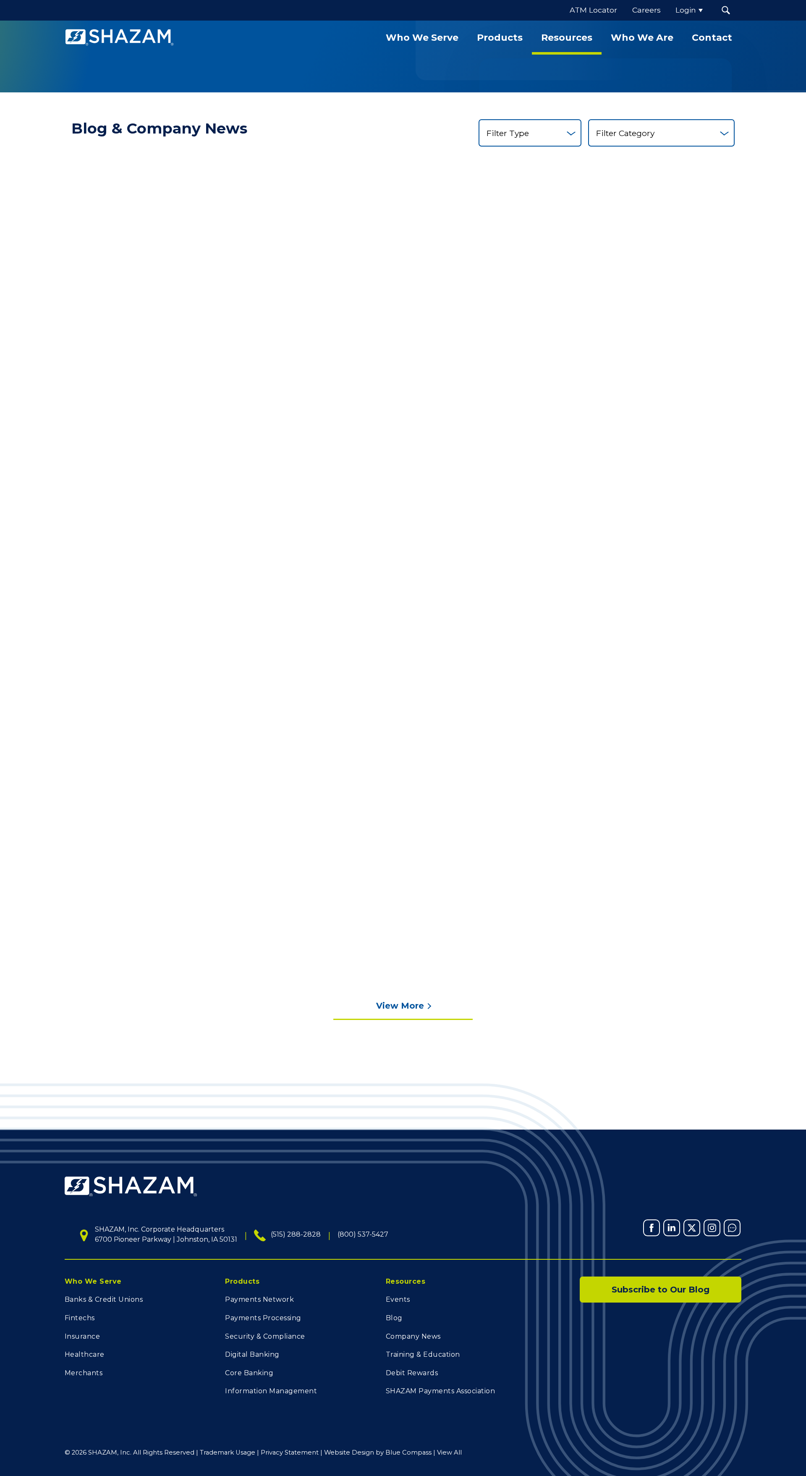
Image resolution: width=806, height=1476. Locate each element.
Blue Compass (408, 1452)
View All (449, 1452)
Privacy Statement (290, 1452)
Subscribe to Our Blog (660, 1290)
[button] (725, 10)
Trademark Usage (227, 1452)
